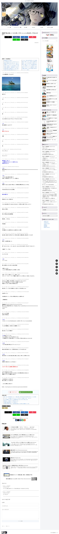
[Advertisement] (20, 50)
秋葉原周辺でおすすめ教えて (8, 60)
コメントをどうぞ (5, 509)
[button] (24, 40)
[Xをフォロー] (18, 420)
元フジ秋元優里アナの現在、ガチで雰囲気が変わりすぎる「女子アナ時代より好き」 (16, 399)
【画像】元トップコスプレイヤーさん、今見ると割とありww (13, 64)
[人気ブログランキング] (52, 34)
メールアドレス (5, 505)
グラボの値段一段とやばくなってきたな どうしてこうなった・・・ (13, 61)
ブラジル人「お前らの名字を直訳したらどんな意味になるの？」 (31, 60)
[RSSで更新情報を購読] (25, 420)
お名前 (3, 502)
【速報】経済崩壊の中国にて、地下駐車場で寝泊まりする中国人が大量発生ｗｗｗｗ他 (16, 403)
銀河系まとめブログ (47, 227)
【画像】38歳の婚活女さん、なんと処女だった (11, 402)
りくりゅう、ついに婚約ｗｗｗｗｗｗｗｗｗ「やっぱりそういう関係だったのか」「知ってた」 (18, 398)
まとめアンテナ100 (47, 223)
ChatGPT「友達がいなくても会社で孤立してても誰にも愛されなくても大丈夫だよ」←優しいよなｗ (18, 65)
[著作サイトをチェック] (16, 420)
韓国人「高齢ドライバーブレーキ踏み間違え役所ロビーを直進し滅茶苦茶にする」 (34, 64)
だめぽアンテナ (46, 221)
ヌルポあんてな (46, 222)
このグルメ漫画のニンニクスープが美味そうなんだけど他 (30, 65)
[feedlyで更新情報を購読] (22, 420)
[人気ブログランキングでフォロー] (26, 392)
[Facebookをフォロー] (20, 420)
